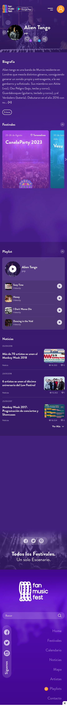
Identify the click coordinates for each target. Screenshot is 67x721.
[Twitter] (33, 541)
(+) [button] (10, 102)
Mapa (57, 669)
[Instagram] (41, 541)
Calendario (54, 650)
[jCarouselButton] (65, 158)
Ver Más (56, 426)
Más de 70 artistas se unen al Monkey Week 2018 (20, 356)
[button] (27, 39)
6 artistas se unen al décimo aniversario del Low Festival (19, 383)
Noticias (55, 659)
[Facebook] (25, 541)
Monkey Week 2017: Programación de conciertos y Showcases (20, 411)
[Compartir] (45, 39)
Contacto (55, 698)
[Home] (8, 13)
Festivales (54, 640)
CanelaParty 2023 (23, 142)
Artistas (56, 679)
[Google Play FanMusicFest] (24, 9)
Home (57, 631)
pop (26, 33)
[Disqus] (33, 482)
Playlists (56, 688)
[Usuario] (61, 9)
